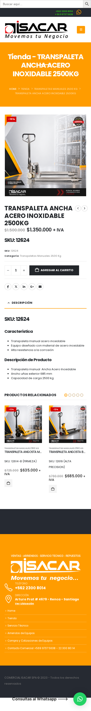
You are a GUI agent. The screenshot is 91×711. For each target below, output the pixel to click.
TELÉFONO (21, 583)
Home (11, 611)
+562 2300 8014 (30, 588)
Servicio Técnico (18, 625)
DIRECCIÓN (22, 595)
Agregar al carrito (57, 270)
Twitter (15, 286)
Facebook (7, 286)
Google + (32, 286)
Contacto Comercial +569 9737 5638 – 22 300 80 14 (41, 648)
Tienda (12, 618)
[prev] (78, 208)
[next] (85, 208)
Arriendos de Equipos (21, 633)
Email (40, 286)
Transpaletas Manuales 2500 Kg (40, 256)
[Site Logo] (36, 29)
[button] (81, 29)
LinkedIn (24, 286)
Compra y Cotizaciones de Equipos (30, 640)
